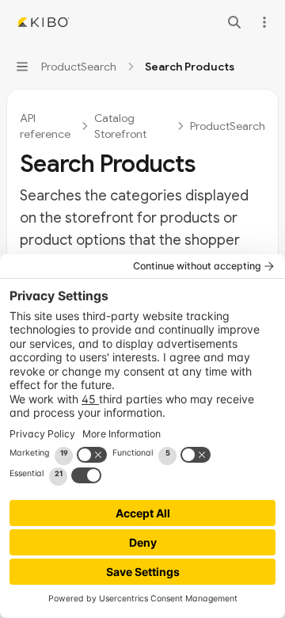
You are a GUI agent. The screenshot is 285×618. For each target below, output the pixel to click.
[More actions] (264, 22)
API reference (45, 126)
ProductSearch (227, 126)
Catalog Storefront (120, 126)
